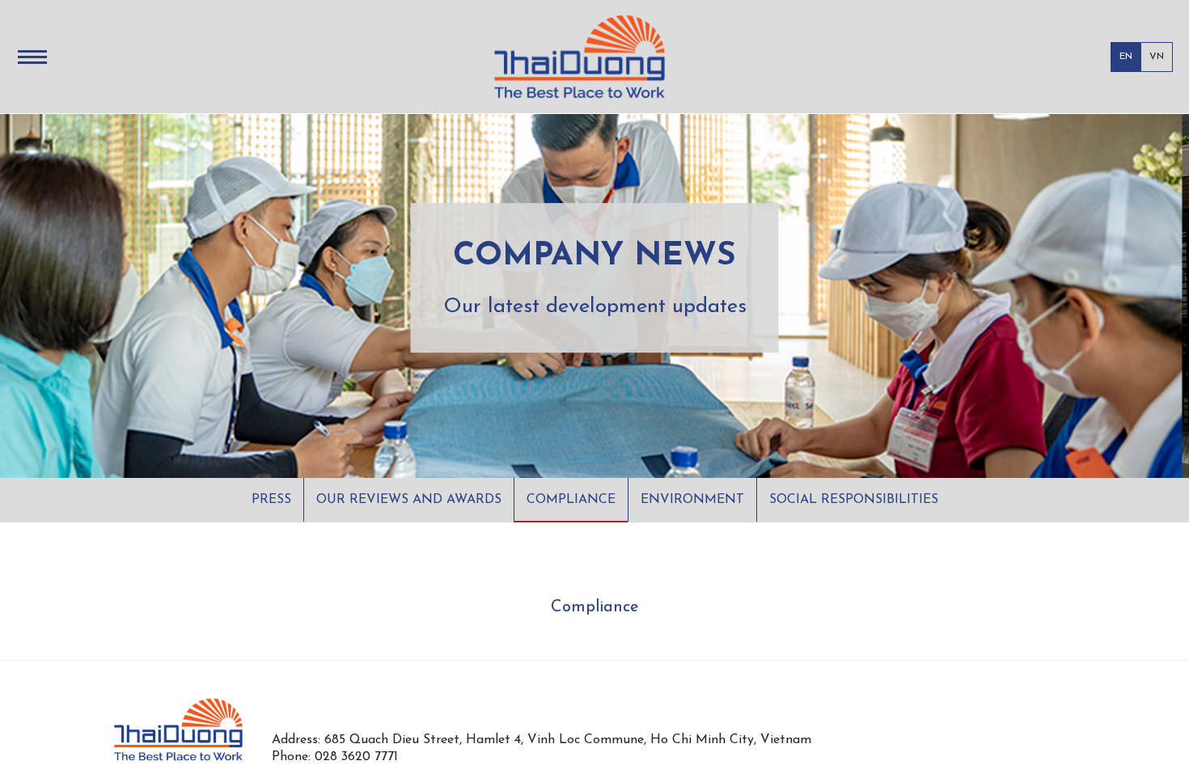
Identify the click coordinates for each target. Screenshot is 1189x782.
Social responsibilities (853, 499)
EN (1125, 56)
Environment (692, 499)
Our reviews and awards (408, 499)
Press (271, 499)
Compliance (571, 499)
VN (1156, 56)
